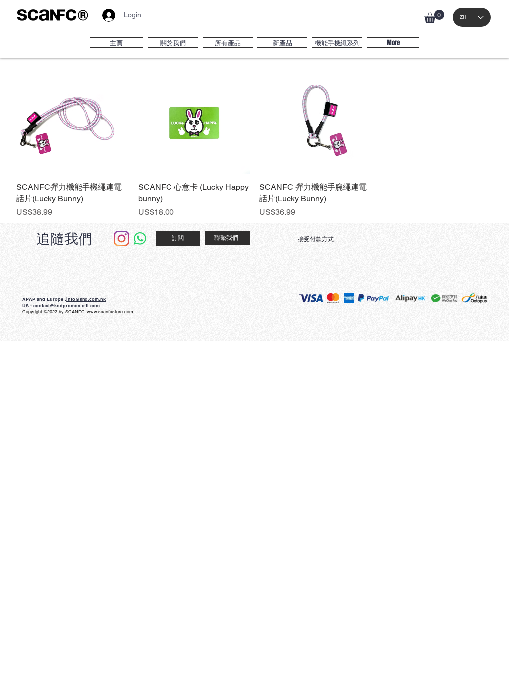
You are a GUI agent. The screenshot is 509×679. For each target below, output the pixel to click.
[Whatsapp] (140, 238)
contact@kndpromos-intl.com (66, 305)
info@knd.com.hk (86, 299)
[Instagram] (121, 238)
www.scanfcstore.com (110, 312)
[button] (434, 16)
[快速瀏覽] (72, 118)
